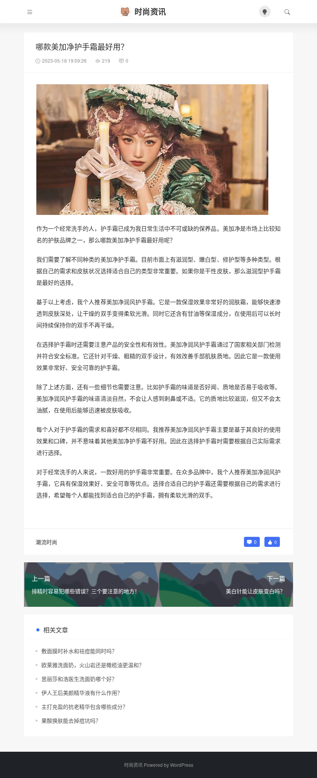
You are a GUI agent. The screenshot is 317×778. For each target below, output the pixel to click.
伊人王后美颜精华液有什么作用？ (82, 692)
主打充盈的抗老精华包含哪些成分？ (84, 706)
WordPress (181, 764)
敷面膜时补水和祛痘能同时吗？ (79, 651)
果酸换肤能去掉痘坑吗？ (71, 720)
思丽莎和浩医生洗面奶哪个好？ (79, 679)
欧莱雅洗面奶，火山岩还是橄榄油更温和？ (92, 665)
